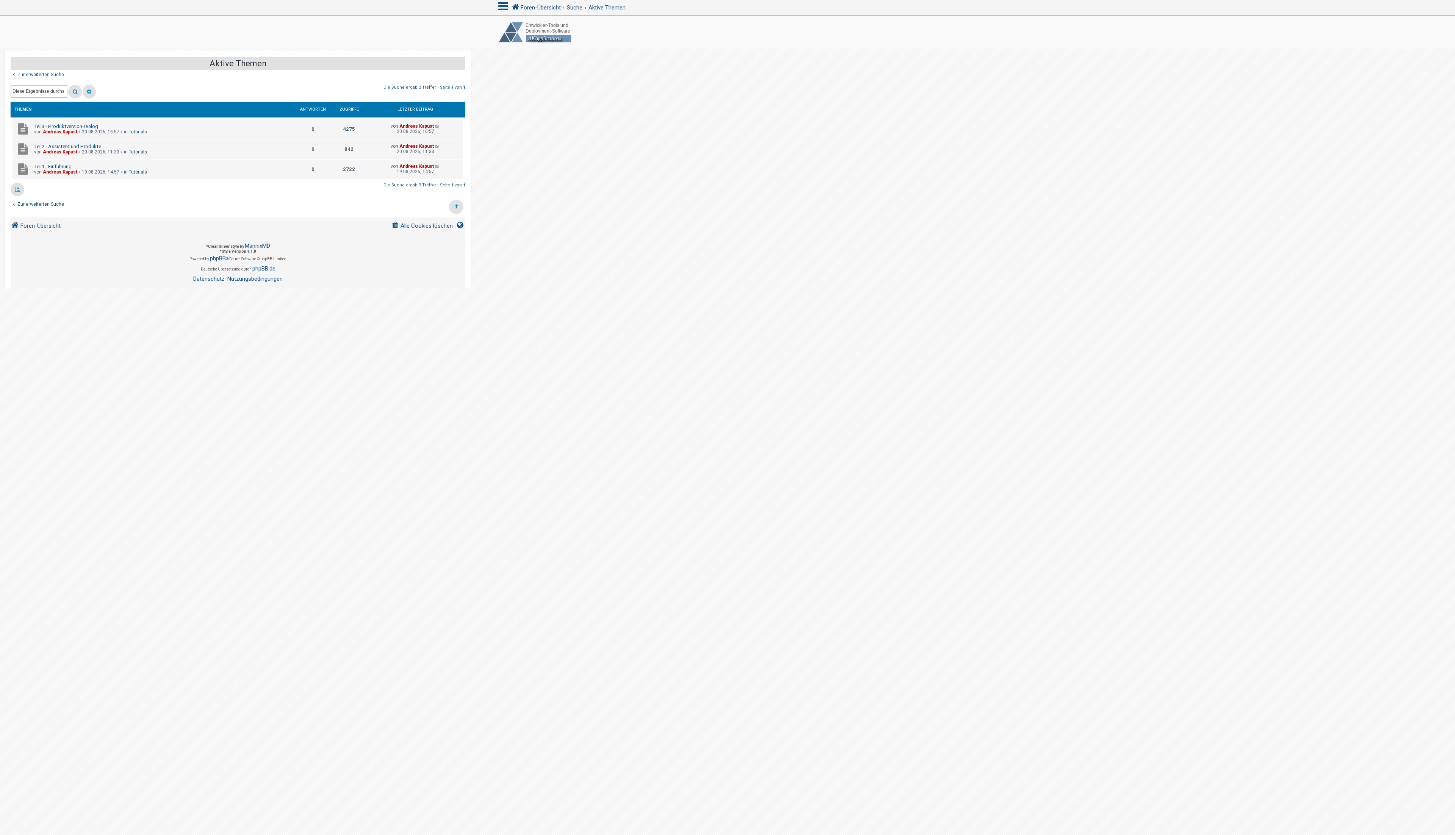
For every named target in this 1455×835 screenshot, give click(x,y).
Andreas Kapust (60, 131)
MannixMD (257, 245)
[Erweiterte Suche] (89, 92)
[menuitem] (422, 226)
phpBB (218, 258)
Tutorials (138, 131)
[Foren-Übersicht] (727, 32)
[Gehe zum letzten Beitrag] (437, 126)
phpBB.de (263, 268)
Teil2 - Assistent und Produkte (67, 146)
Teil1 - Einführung (53, 166)
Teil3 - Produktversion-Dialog (66, 126)
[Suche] (75, 92)
